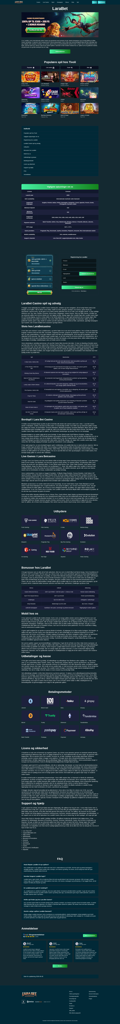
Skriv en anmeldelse (90, 935)
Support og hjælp (28, 167)
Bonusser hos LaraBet (30, 150)
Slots (88, 67)
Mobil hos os (27, 154)
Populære (29, 67)
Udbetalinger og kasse (30, 157)
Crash (68, 67)
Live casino (49, 67)
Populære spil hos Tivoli (30, 133)
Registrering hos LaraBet (31, 140)
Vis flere (60, 966)
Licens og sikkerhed (29, 164)
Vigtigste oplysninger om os (31, 136)
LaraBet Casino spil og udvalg (32, 143)
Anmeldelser (27, 174)
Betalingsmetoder (28, 160)
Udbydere (26, 147)
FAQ (25, 171)
